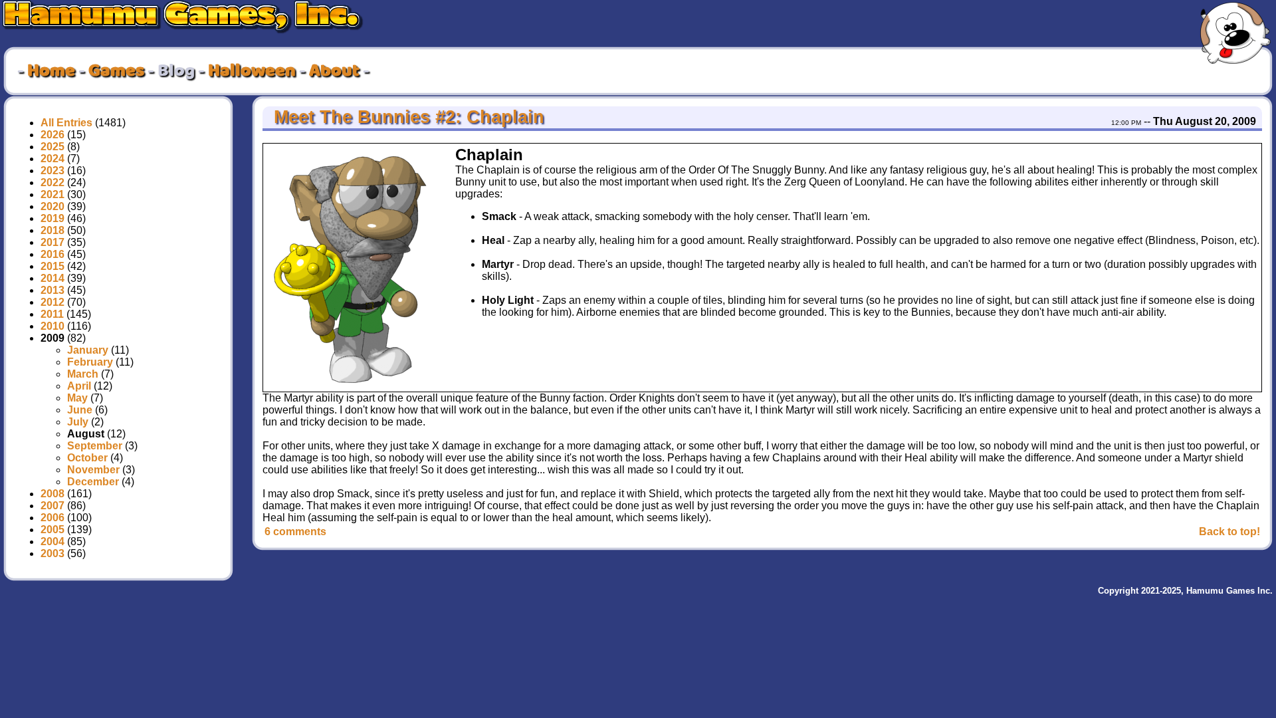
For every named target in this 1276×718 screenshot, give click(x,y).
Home (51, 71)
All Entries (66, 122)
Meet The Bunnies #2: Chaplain (406, 117)
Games (116, 71)
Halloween (252, 71)
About (334, 71)
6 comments (295, 531)
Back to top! (1229, 531)
